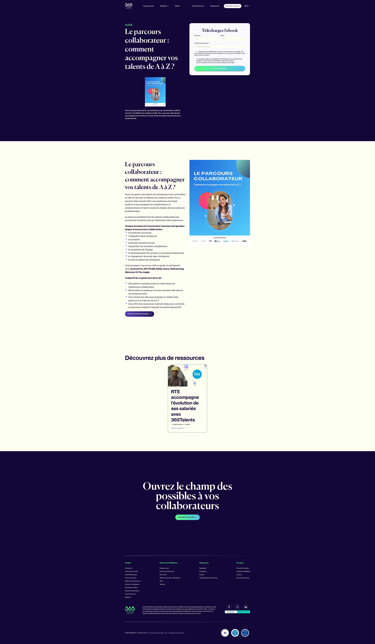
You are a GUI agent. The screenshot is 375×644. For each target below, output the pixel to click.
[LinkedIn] (245, 607)
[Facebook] (229, 607)
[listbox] (247, 6)
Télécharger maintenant (138, 314)
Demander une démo (186, 517)
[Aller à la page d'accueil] (128, 6)
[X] (237, 607)
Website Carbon (243, 612)
